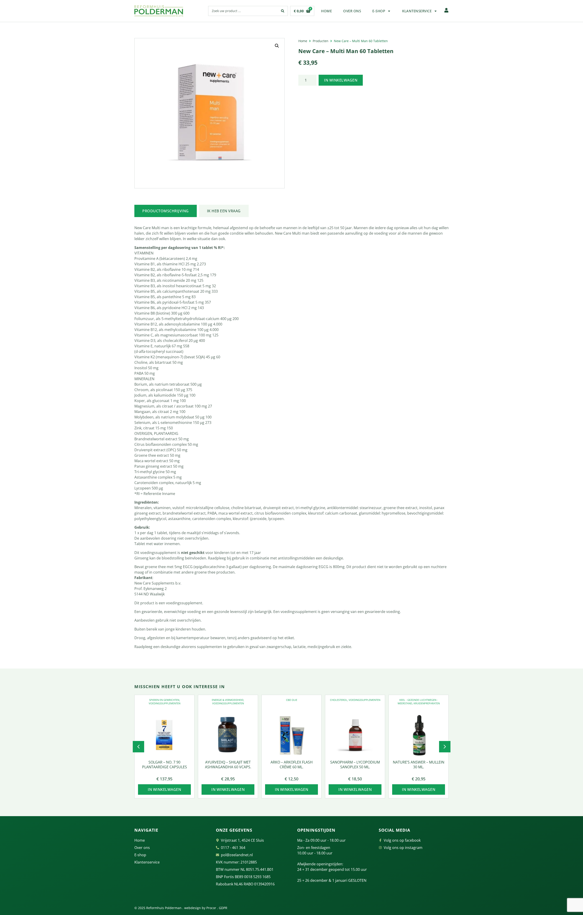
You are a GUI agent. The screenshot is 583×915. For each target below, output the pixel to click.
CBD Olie (291, 700)
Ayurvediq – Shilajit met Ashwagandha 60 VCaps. (228, 764)
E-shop (378, 11)
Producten (320, 41)
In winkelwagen (340, 80)
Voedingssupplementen (164, 703)
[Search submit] (283, 11)
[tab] (165, 211)
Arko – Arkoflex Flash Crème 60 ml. (292, 764)
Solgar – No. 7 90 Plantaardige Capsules (164, 764)
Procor (211, 908)
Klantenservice (417, 11)
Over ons (352, 11)
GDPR (223, 908)
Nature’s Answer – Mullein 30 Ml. (418, 764)
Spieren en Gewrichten (164, 700)
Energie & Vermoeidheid (227, 700)
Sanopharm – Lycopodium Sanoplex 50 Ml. (355, 764)
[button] (277, 46)
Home (326, 11)
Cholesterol (338, 700)
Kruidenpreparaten (427, 703)
